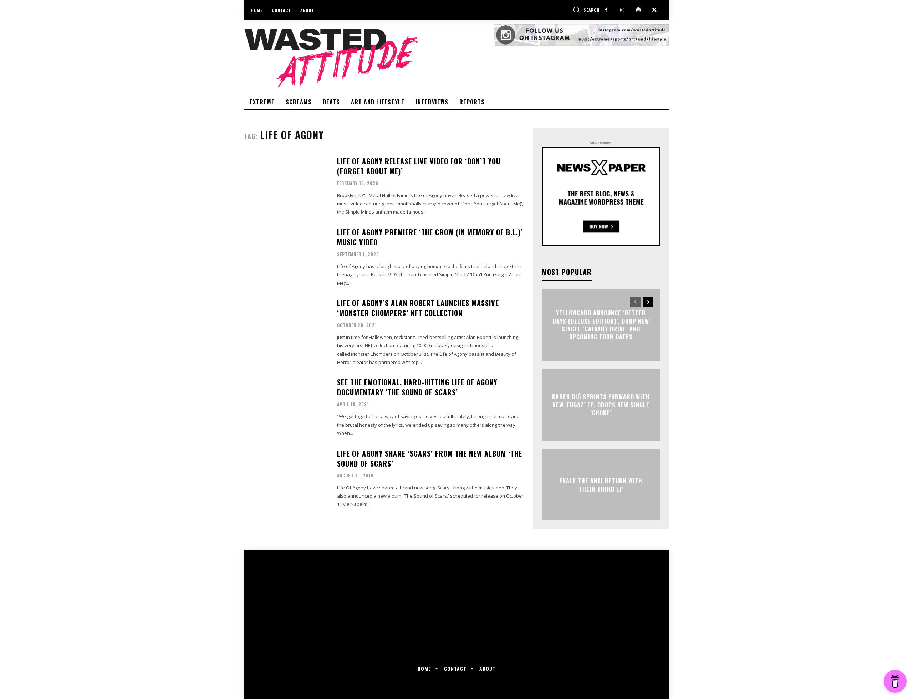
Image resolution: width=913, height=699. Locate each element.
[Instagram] (622, 10)
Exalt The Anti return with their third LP (601, 485)
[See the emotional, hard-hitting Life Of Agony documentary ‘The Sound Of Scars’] (286, 406)
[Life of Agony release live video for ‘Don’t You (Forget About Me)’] (286, 185)
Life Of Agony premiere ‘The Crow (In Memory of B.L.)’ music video (430, 237)
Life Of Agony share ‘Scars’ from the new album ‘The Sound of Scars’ (429, 458)
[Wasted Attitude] (369, 58)
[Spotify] (638, 10)
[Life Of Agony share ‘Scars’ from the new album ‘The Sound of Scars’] (286, 477)
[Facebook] (606, 10)
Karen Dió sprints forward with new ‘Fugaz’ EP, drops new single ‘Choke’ (601, 405)
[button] (586, 9)
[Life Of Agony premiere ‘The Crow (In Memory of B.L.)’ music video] (286, 256)
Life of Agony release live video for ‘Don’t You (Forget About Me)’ (418, 166)
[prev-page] (635, 302)
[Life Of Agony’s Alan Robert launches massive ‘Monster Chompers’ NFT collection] (286, 327)
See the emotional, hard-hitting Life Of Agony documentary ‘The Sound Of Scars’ (417, 387)
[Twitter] (654, 10)
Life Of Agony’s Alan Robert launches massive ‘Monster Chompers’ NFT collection (418, 308)
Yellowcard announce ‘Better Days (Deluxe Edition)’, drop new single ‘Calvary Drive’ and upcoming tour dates (601, 325)
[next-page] (648, 302)
